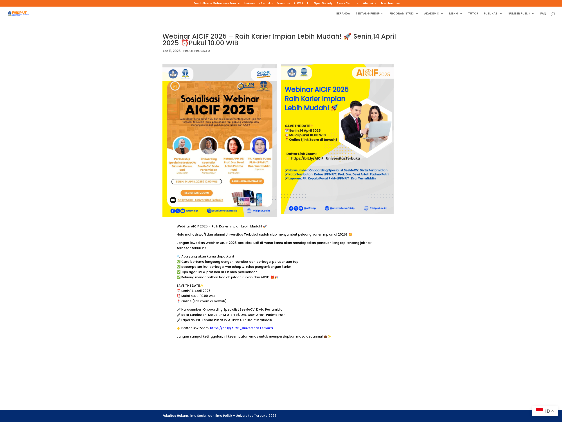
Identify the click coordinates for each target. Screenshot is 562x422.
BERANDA (343, 14)
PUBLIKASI (491, 14)
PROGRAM (202, 51)
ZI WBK (298, 3)
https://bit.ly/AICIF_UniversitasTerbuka (241, 328)
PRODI (188, 51)
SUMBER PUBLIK (519, 14)
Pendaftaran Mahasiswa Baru (214, 3)
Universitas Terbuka (258, 3)
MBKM (453, 14)
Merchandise (390, 3)
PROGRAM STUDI (401, 14)
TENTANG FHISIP (367, 14)
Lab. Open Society (320, 3)
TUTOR (473, 14)
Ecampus (283, 3)
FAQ (543, 14)
